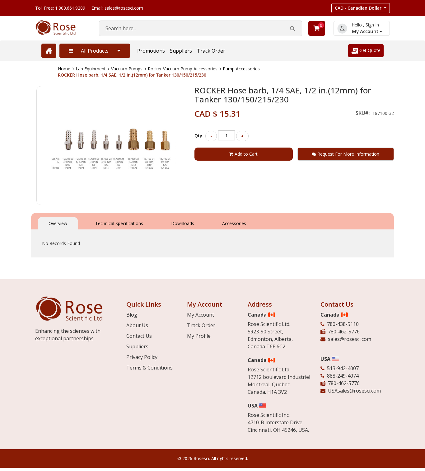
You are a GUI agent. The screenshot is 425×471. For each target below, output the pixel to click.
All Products (95, 50)
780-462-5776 (344, 331)
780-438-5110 (343, 324)
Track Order (211, 50)
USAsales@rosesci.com (354, 390)
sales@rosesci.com (349, 339)
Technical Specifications (119, 223)
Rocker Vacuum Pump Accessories (182, 69)
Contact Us (139, 335)
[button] (360, 8)
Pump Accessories (241, 69)
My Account (366, 31)
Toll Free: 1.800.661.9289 (60, 8)
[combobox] (200, 28)
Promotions (151, 50)
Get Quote (369, 50)
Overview (58, 223)
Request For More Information (347, 154)
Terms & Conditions (149, 367)
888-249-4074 (343, 375)
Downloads (182, 223)
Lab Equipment (91, 69)
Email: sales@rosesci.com (117, 8)
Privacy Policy (141, 357)
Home (64, 69)
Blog (131, 314)
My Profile (199, 335)
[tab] (58, 222)
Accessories (234, 223)
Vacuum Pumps (126, 69)
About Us (137, 325)
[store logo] (60, 27)
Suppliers (181, 50)
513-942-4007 (343, 368)
